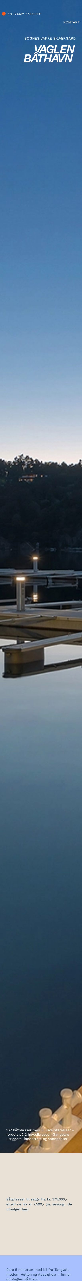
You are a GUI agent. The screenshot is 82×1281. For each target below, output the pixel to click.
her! (25, 1209)
